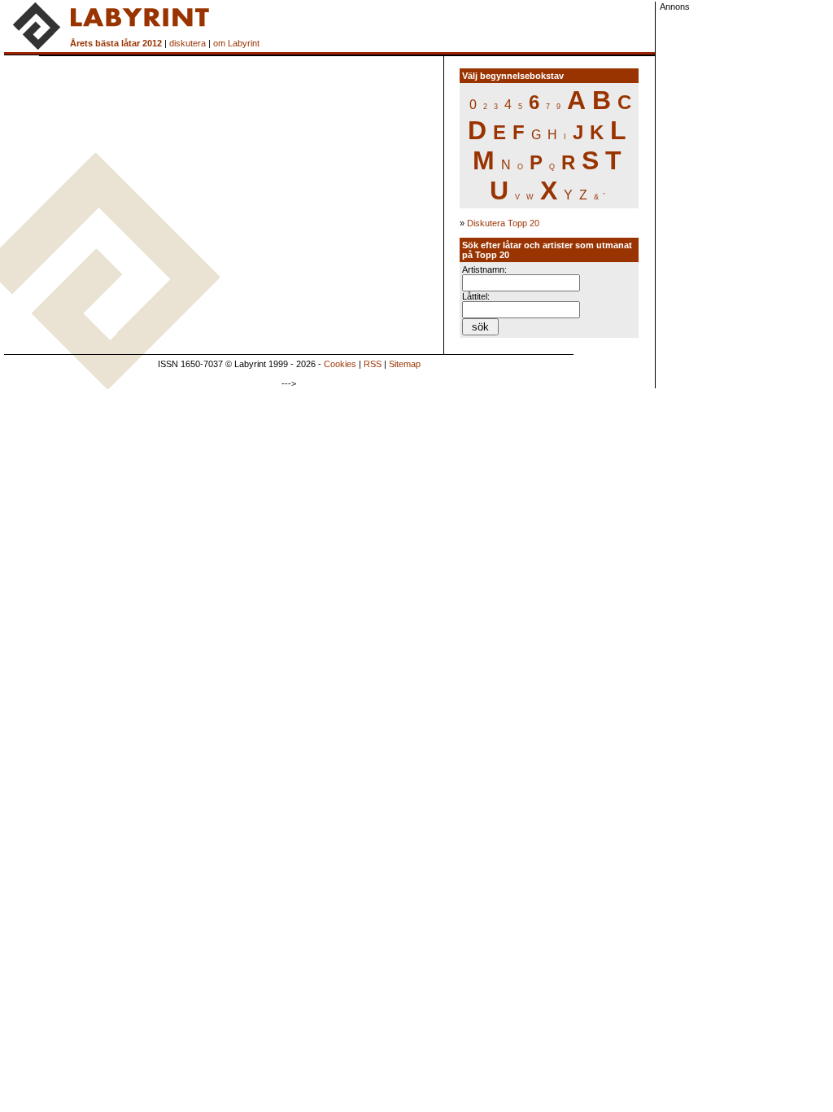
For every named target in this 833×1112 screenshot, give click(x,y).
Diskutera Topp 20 (503, 223)
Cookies (340, 364)
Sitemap (405, 364)
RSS (373, 364)
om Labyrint (236, 43)
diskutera (187, 43)
